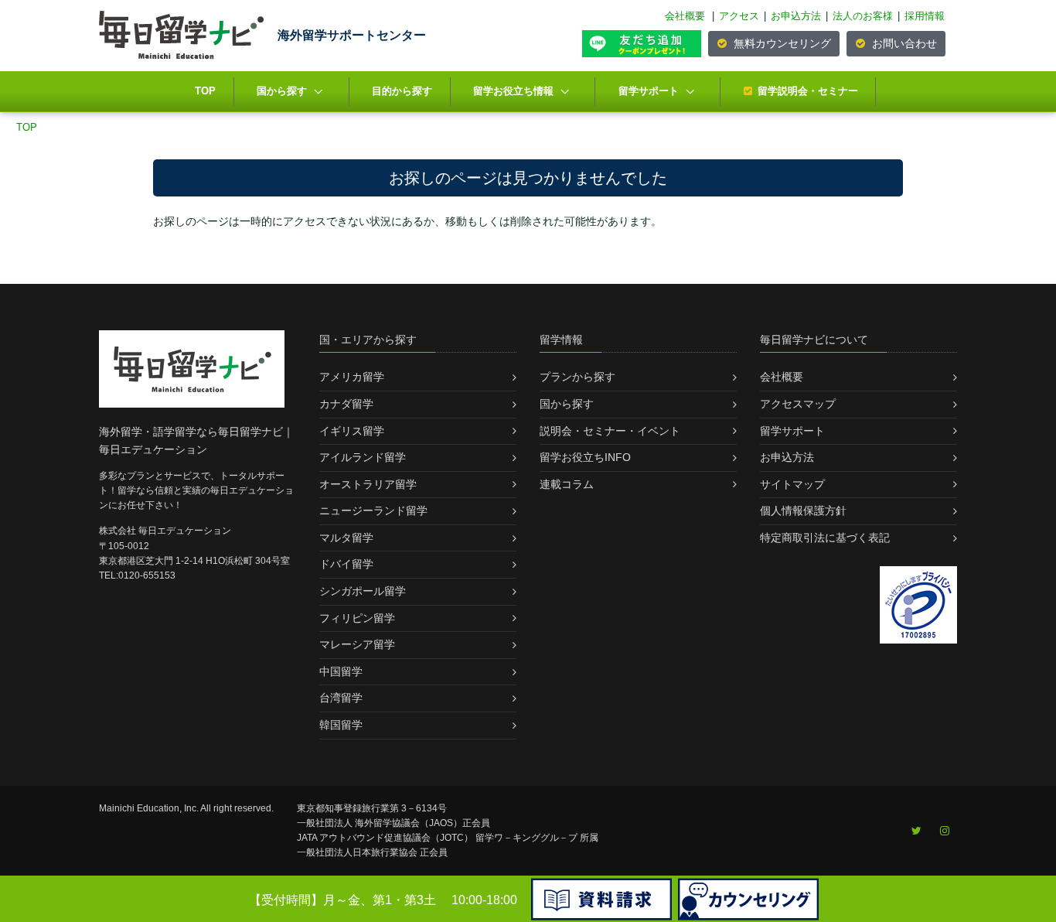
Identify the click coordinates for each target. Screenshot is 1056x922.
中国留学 (341, 671)
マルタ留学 (346, 537)
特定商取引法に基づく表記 (825, 537)
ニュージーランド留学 (373, 510)
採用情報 (924, 16)
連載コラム (567, 484)
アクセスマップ (798, 404)
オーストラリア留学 (368, 484)
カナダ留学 (346, 404)
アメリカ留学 (351, 377)
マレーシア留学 (357, 644)
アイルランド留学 (362, 457)
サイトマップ (792, 484)
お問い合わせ (903, 43)
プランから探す (577, 377)
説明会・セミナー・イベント (610, 431)
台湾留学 (341, 698)
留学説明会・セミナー (808, 91)
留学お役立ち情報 (513, 91)
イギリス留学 (351, 431)
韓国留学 (341, 725)
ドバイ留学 (346, 564)
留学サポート (648, 91)
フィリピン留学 (357, 618)
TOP (205, 91)
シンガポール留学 (362, 591)
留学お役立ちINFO (585, 457)
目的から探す (402, 91)
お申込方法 (796, 16)
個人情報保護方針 (803, 510)
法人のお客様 (863, 16)
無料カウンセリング (781, 43)
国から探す (282, 91)
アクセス (739, 16)
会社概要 (685, 16)
